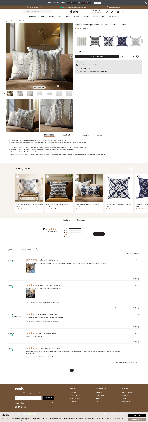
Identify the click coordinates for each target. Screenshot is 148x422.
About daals (73, 392)
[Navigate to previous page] (67, 370)
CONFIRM (97, 2)
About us (73, 388)
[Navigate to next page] (80, 370)
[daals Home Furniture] (74, 11)
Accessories (86, 16)
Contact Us (99, 392)
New (103, 16)
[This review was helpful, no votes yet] (135, 279)
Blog (71, 404)
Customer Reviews (75, 395)
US (87, 3)
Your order (125, 388)
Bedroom (51, 16)
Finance (124, 398)
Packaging (85, 135)
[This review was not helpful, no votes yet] (138, 279)
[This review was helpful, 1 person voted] (135, 308)
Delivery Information (127, 392)
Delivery (100, 135)
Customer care (101, 388)
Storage (60, 16)
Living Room (32, 16)
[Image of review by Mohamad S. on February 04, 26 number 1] (30, 268)
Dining (42, 16)
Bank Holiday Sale (114, 16)
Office (68, 16)
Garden (95, 16)
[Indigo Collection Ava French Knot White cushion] (29, 188)
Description (49, 135)
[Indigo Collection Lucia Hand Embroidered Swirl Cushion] (119, 188)
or (89, 71)
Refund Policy (125, 395)
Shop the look (39, 87)
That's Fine (137, 415)
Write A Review (98, 234)
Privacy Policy (73, 401)
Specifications (67, 135)
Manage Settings (137, 419)
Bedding (76, 16)
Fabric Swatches (126, 401)
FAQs (97, 401)
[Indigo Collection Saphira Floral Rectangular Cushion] (89, 188)
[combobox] (15, 249)
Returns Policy (100, 395)
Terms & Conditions (75, 398)
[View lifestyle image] (22, 115)
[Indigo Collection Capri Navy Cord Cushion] (59, 188)
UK (73, 3)
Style (76, 33)
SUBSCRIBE (48, 398)
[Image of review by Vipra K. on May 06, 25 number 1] (30, 294)
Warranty (98, 398)
